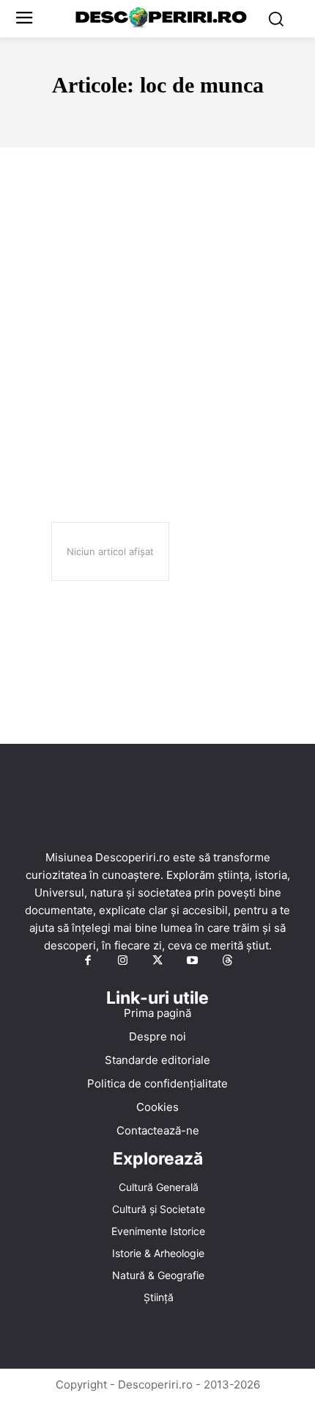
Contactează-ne (157, 1130)
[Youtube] (193, 961)
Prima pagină (157, 1013)
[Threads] (227, 961)
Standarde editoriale (157, 1060)
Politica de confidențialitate (157, 1083)
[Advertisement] (157, 313)
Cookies (157, 1107)
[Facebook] (88, 961)
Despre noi (157, 1036)
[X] (157, 961)
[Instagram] (123, 961)
